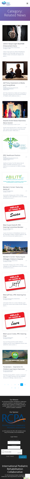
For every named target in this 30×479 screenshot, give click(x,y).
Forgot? (8, 456)
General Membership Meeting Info (11, 87)
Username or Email (14, 440)
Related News (17, 47)
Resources (11, 88)
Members (9, 260)
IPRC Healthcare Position (11, 155)
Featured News (10, 47)
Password (14, 445)
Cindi (5, 47)
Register (12, 456)
